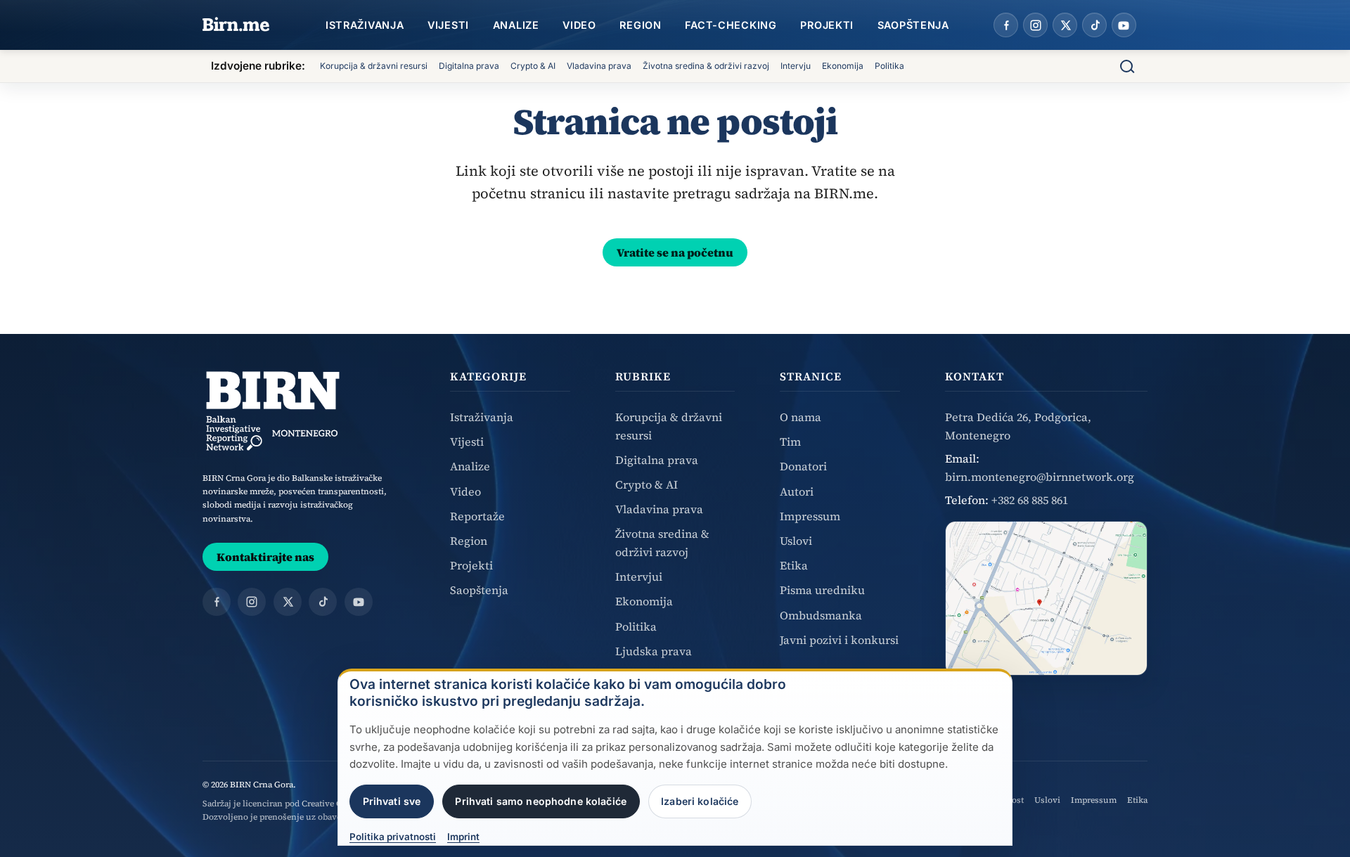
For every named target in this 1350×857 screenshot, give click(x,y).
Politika (889, 65)
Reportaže (477, 516)
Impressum (810, 516)
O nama (800, 417)
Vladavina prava (599, 65)
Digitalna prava (469, 65)
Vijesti (448, 25)
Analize (516, 25)
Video (579, 25)
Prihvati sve (392, 801)
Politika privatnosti (392, 837)
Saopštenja (913, 25)
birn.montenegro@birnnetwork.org (1039, 476)
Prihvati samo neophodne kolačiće (540, 801)
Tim (790, 441)
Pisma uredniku (822, 590)
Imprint (463, 837)
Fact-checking (730, 25)
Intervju (795, 65)
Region (640, 25)
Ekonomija (842, 65)
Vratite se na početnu (675, 252)
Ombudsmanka (821, 615)
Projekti (827, 25)
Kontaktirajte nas (265, 557)
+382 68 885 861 (1029, 500)
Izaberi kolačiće (699, 801)
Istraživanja (365, 25)
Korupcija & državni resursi (374, 65)
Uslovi (796, 540)
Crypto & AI (532, 65)
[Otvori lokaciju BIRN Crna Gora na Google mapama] (1046, 598)
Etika (794, 565)
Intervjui (638, 576)
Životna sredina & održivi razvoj (706, 65)
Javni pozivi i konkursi (839, 639)
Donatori (803, 466)
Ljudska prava (653, 651)
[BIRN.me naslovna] (236, 25)
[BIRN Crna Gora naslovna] (272, 411)
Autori (797, 491)
